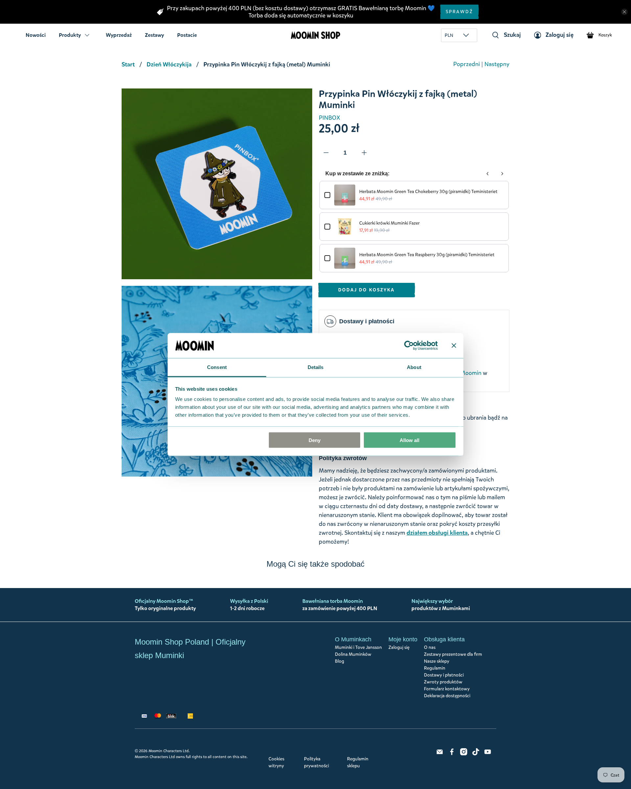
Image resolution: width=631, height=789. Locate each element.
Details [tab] (316, 367)
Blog (339, 661)
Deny (314, 440)
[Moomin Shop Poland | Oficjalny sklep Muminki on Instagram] (463, 754)
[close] (624, 12)
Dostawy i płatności (444, 675)
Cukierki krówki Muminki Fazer (389, 223)
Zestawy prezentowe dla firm (453, 654)
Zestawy (154, 35)
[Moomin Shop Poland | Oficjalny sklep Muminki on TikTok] (475, 754)
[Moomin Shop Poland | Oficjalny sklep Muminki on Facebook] (452, 754)
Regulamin (434, 668)
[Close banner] (454, 345)
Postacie (187, 35)
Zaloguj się (398, 647)
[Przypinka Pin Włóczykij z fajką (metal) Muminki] (217, 183)
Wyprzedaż (119, 35)
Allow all (409, 440)
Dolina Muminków (353, 654)
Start (128, 64)
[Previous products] (487, 173)
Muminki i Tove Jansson (358, 647)
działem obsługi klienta (437, 533)
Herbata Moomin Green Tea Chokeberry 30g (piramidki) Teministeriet (428, 191)
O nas (429, 647)
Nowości (36, 35)
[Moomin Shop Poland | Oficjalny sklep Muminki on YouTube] (487, 754)
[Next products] (502, 173)
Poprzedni (466, 64)
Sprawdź (459, 12)
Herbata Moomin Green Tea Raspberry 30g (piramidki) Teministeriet (427, 255)
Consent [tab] (217, 367)
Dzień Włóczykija (169, 64)
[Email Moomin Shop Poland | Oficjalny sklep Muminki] (439, 754)
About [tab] (414, 367)
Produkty (70, 35)
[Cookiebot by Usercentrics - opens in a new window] (409, 345)
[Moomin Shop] (315, 35)
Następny (496, 64)
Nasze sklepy (436, 661)
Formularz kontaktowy (447, 689)
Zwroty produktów (443, 682)
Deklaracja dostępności (447, 696)
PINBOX (329, 118)
